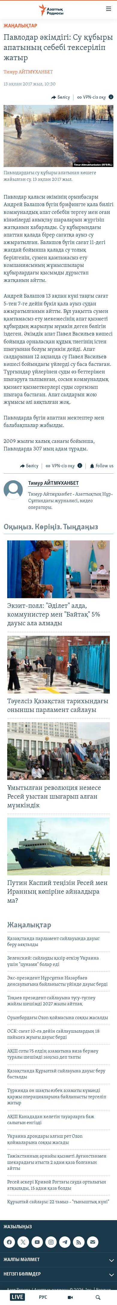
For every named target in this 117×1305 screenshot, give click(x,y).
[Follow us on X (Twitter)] (23, 1242)
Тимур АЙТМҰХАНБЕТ (28, 72)
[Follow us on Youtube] (37, 1242)
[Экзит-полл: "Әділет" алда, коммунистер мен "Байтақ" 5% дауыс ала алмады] (58, 569)
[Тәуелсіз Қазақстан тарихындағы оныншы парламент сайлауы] (58, 665)
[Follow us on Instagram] (51, 1242)
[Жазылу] (92, 1242)
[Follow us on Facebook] (9, 1242)
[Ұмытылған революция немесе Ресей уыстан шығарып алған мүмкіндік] (58, 751)
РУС (43, 1297)
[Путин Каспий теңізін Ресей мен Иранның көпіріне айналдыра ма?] (58, 846)
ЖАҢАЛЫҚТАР (20, 26)
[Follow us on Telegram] (64, 1242)
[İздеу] (98, 1297)
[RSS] (78, 1242)
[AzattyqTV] (70, 1297)
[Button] (60, 97)
